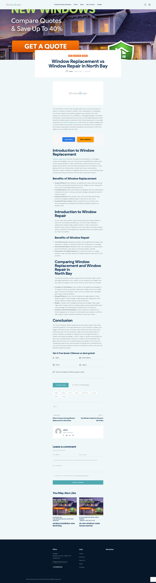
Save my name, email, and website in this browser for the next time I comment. (76, 460)
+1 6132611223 (57, 567)
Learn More (69, 139)
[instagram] (73, 435)
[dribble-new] (70, 435)
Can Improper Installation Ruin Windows (63, 519)
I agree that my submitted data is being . (72, 475)
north (70, 393)
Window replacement (60, 159)
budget (56, 393)
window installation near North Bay (64, 524)
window (56, 396)
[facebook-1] (63, 435)
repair (76, 393)
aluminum (56, 517)
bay (70, 55)
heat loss (77, 55)
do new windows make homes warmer (89, 524)
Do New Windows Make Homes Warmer (89, 518)
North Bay (63, 273)
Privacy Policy (85, 384)
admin (65, 430)
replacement (85, 393)
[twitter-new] (67, 435)
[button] (55, 406)
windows (64, 396)
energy (63, 393)
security (94, 393)
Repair (85, 55)
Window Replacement (70, 122)
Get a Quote (85, 139)
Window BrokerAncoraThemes (35, 579)
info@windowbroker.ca (60, 562)
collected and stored (82, 475)
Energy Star (84, 520)
